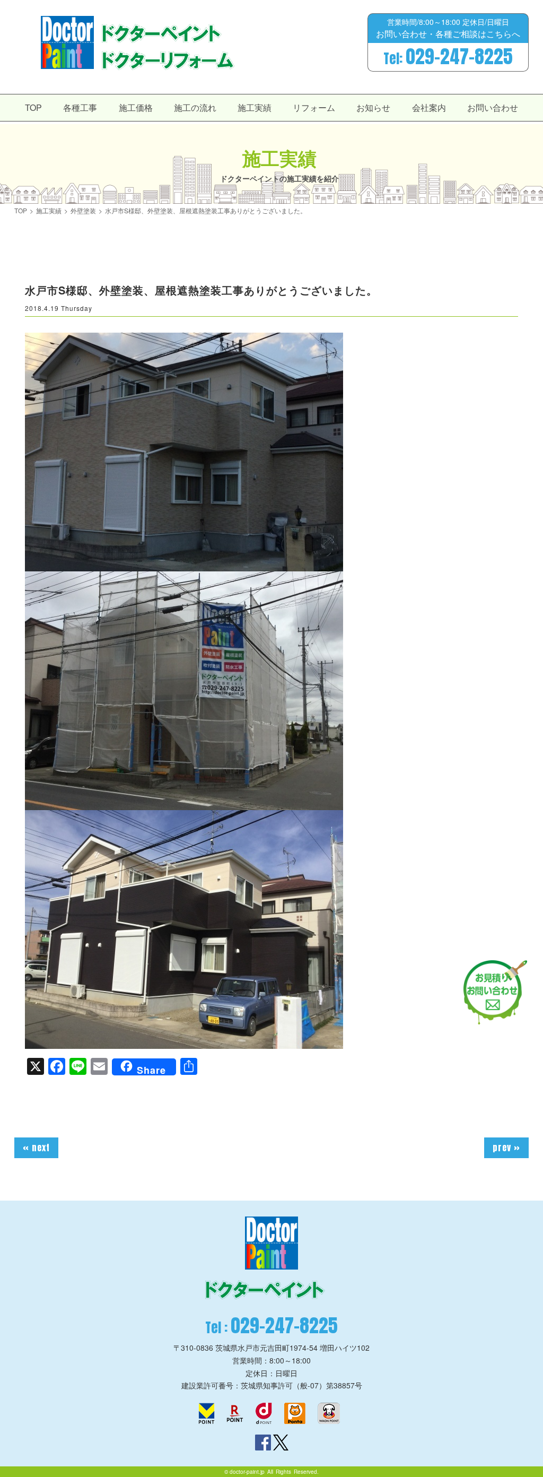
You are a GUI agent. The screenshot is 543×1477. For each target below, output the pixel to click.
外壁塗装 (83, 210)
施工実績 (255, 107)
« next (36, 1147)
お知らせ (373, 107)
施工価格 (136, 107)
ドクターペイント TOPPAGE (67, 42)
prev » (506, 1147)
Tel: (448, 57)
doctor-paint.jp (247, 1471)
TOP (33, 107)
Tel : (271, 1325)
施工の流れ (195, 107)
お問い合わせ (492, 107)
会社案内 (429, 107)
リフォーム (314, 107)
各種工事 (80, 107)
